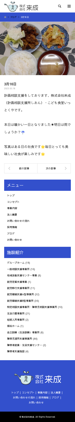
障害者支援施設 (16, 351)
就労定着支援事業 (17, 281)
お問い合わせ (14, 239)
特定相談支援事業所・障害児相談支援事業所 (32, 307)
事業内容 (12, 208)
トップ (11, 195)
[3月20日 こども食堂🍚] (54, 168)
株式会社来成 (28, 416)
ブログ (11, 233)
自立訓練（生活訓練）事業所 (23, 332)
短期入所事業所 (16, 319)
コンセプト (13, 202)
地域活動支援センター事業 (22, 275)
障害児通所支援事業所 (19, 338)
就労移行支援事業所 (18, 288)
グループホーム (16, 262)
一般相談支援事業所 (18, 269)
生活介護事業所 (16, 313)
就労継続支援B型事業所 (20, 300)
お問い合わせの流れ (18, 220)
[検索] (59, 6)
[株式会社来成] (21, 6)
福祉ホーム (13, 326)
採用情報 (12, 227)
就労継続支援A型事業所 (20, 294)
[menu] (68, 6)
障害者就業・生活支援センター (24, 345)
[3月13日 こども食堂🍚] (21, 168)
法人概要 (12, 214)
